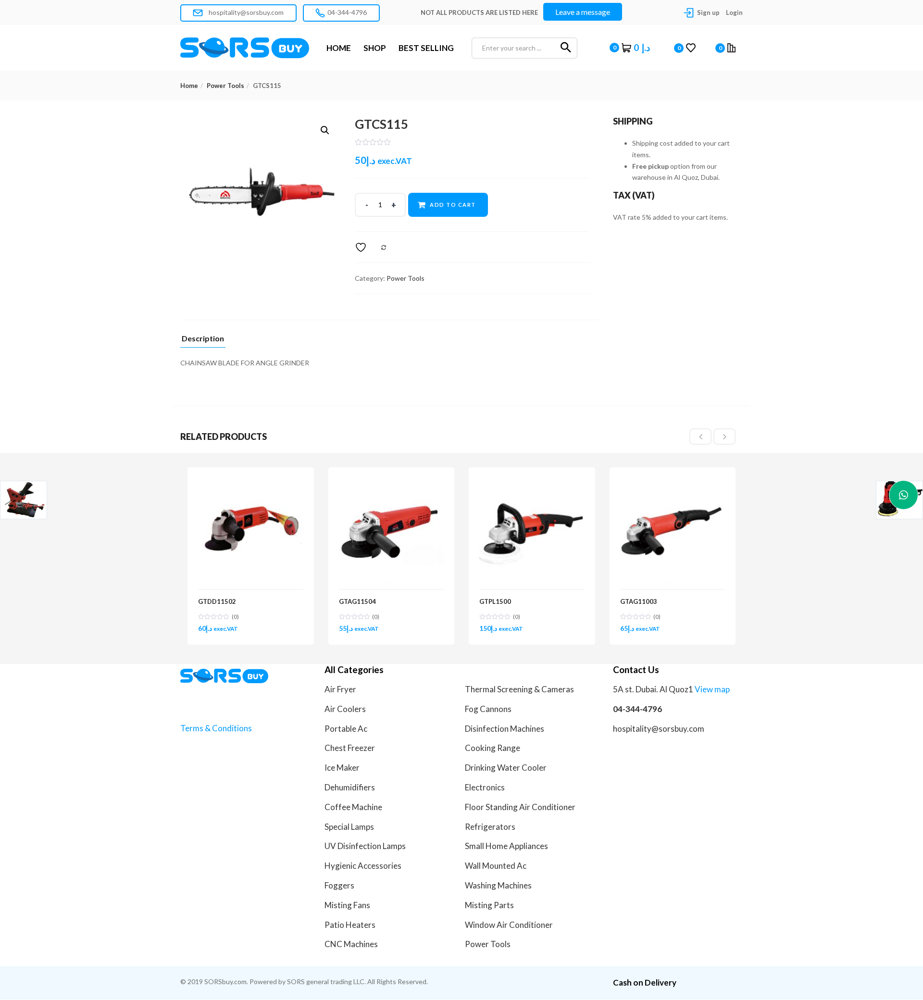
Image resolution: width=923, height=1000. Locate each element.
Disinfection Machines (504, 729)
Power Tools (225, 85)
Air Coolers (345, 709)
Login (734, 12)
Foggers (339, 885)
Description (203, 339)
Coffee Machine (353, 807)
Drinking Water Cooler (506, 767)
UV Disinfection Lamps (365, 846)
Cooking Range (492, 748)
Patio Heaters (349, 925)
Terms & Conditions (216, 728)
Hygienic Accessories (362, 866)
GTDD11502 (217, 601)
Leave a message (582, 11)
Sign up (708, 12)
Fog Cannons (488, 709)
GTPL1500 (495, 601)
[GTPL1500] (532, 483)
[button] (630, 47)
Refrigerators (490, 827)
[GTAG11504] (391, 483)
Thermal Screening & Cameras (519, 689)
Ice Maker (342, 767)
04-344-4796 (347, 12)
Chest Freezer (349, 748)
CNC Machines (351, 944)
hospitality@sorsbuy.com (245, 12)
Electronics (485, 787)
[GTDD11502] (250, 483)
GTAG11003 (638, 601)
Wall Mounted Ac (495, 866)
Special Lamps (349, 827)
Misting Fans (347, 905)
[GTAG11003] (672, 483)
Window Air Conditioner (509, 925)
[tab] (202, 341)
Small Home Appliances (506, 846)
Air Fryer (340, 689)
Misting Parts (489, 905)
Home (189, 85)
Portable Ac (345, 729)
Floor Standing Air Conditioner (520, 807)
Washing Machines (498, 885)
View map (712, 689)
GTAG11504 (357, 601)
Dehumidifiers (349, 787)
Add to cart (453, 204)
